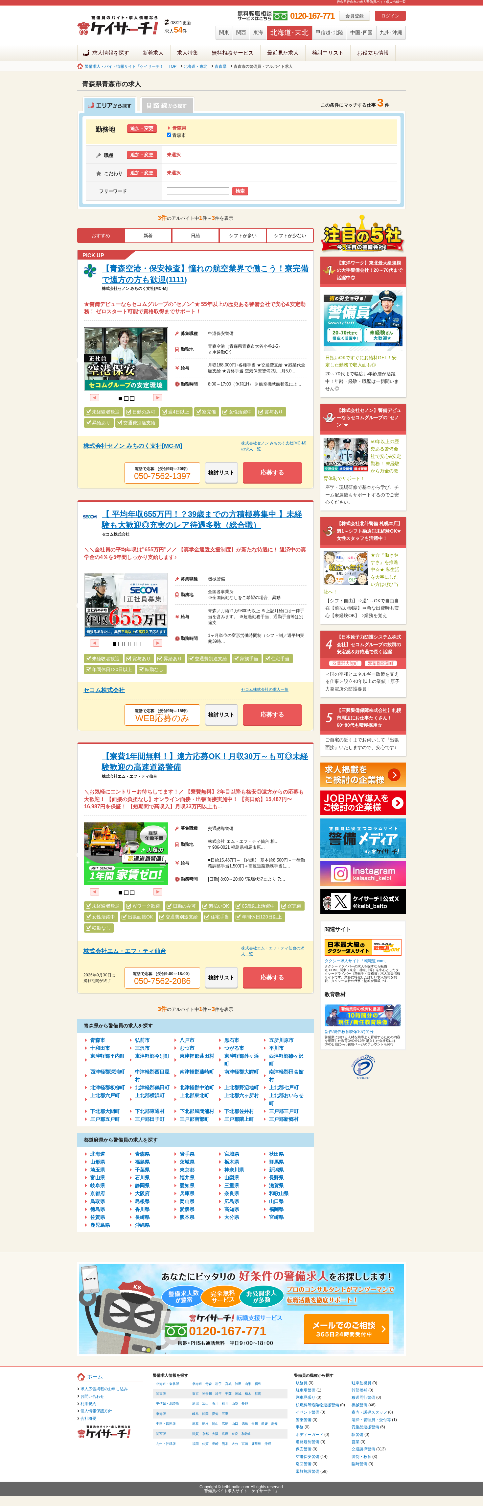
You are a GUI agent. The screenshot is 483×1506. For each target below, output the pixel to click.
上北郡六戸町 (105, 1095)
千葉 (228, 1393)
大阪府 (142, 1193)
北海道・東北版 (167, 1384)
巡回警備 (303, 1464)
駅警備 (357, 1434)
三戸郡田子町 (150, 1119)
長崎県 (142, 1217)
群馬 (258, 1393)
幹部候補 (359, 1390)
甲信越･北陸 (329, 32)
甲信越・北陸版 (167, 1403)
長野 (245, 1403)
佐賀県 (97, 1217)
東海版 (161, 1414)
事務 (300, 1427)
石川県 (142, 1177)
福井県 (187, 1177)
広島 (225, 1423)
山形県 (97, 1162)
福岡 (195, 1443)
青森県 (220, 66)
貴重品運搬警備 (365, 1427)
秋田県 (276, 1154)
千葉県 (142, 1169)
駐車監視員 (361, 1383)
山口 (235, 1423)
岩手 (218, 1384)
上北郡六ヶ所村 (241, 1095)
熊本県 (187, 1217)
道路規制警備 (307, 1442)
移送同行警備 (363, 1397)
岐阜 (195, 1414)
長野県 (276, 1177)
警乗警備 (303, 1420)
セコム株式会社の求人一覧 (264, 689)
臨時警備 (359, 1464)
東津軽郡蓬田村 (197, 1056)
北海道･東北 (289, 32)
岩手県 (187, 1154)
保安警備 (303, 1449)
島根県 (142, 1201)
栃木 (248, 1393)
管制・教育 (361, 1456)
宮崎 (245, 1443)
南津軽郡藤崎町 (197, 1071)
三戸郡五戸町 (105, 1119)
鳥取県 (97, 1201)
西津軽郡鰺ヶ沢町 (286, 1060)
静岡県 (142, 1185)
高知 (274, 1423)
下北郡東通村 (150, 1111)
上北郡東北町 (194, 1095)
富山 (205, 1403)
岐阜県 (97, 1185)
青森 (208, 1384)
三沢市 (142, 1048)
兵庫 (225, 1434)
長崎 (215, 1443)
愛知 (215, 1414)
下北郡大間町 (105, 1111)
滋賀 (195, 1434)
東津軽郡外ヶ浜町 (241, 1060)
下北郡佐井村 (239, 1111)
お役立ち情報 (373, 53)
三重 (225, 1414)
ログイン (390, 15)
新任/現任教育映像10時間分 (349, 1031)
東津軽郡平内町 (107, 1056)
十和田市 (100, 1048)
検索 (240, 190)
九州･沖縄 (391, 32)
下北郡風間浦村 (197, 1111)
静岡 (205, 1414)
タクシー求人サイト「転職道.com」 (356, 961)
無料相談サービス (233, 53)
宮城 (228, 1384)
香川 (254, 1423)
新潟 (195, 1403)
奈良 (235, 1434)
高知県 (231, 1209)
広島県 (231, 1201)
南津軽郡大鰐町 (241, 1071)
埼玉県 (97, 1169)
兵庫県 (187, 1193)
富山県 (97, 1177)
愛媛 (264, 1423)
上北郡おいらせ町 (286, 1099)
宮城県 (231, 1154)
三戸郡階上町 (239, 1119)
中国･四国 (361, 32)
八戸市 (187, 1040)
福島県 (142, 1162)
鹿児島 (256, 1443)
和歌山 (246, 1434)
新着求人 (153, 53)
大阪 (215, 1434)
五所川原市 (281, 1040)
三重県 (231, 1185)
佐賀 (205, 1443)
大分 (235, 1443)
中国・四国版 (166, 1423)
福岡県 (276, 1209)
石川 (215, 1403)
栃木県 (231, 1162)
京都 (205, 1434)
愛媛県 (187, 1209)
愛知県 (187, 1185)
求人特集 (187, 53)
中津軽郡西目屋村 (152, 1075)
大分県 (231, 1217)
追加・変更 (141, 128)
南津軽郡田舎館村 (286, 1075)
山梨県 (231, 1177)
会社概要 (88, 1418)
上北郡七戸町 (284, 1087)
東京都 (187, 1169)
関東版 (161, 1393)
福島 (258, 1384)
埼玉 (218, 1393)
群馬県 (276, 1162)
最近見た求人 (283, 53)
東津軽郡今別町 (152, 1056)
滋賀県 (276, 1185)
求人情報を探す (110, 53)
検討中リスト (328, 53)
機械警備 (359, 1405)
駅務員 (302, 1383)
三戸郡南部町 (194, 1119)
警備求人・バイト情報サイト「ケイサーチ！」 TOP (130, 66)
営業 (355, 1442)
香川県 (142, 1209)
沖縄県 (142, 1225)
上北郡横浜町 (150, 1095)
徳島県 (97, 1209)
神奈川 (207, 1393)
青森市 (179, 135)
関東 (224, 32)
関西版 (161, 1434)
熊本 (225, 1443)
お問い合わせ (92, 1396)
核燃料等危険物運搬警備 (317, 1405)
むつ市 (187, 1048)
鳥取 (195, 1423)
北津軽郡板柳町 (107, 1087)
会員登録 (354, 15)
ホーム (95, 1376)
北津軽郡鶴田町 (152, 1087)
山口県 (276, 1201)
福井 (225, 1403)
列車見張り (305, 1397)
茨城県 (187, 1162)
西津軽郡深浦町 (107, 1071)
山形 (248, 1384)
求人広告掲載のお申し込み (104, 1389)
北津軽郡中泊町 (197, 1087)
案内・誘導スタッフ (369, 1412)
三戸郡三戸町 (284, 1111)
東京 (195, 1393)
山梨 (235, 1403)
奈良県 (231, 1193)
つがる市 (234, 1048)
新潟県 (276, 1169)
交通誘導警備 (363, 1449)
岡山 (215, 1423)
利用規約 (88, 1403)
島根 (205, 1423)
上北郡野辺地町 (241, 1087)
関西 (241, 32)
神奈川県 (234, 1169)
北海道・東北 (195, 66)
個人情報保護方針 (96, 1411)
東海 (258, 32)
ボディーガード (309, 1434)
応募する (272, 472)
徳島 (245, 1423)
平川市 (276, 1048)
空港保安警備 (307, 1456)
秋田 (238, 1384)
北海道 (97, 1154)
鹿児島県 (100, 1225)
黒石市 (231, 1040)
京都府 (97, 1193)
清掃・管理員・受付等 (371, 1420)
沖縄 (267, 1443)
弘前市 (142, 1040)
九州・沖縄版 (166, 1443)
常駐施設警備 (307, 1471)
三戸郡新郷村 (284, 1119)
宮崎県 (276, 1217)
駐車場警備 (305, 1390)
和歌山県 (279, 1193)
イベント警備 (307, 1412)
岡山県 (187, 1201)
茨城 (238, 1393)
